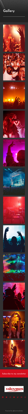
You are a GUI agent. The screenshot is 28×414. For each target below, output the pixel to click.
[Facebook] (3, 397)
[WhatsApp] (25, 397)
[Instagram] (10, 397)
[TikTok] (17, 397)
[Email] (21, 397)
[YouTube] (14, 397)
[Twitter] (6, 397)
